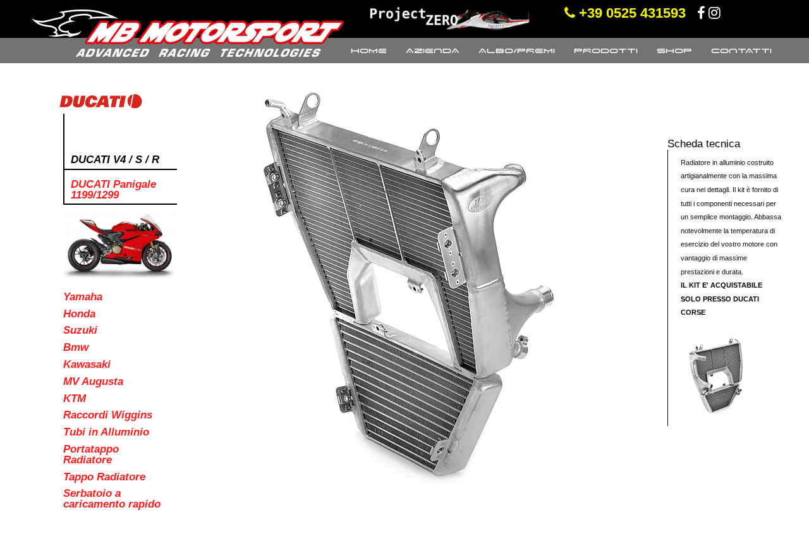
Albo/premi (516, 50)
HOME (369, 50)
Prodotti (606, 50)
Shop (674, 50)
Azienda (432, 50)
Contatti (741, 50)
